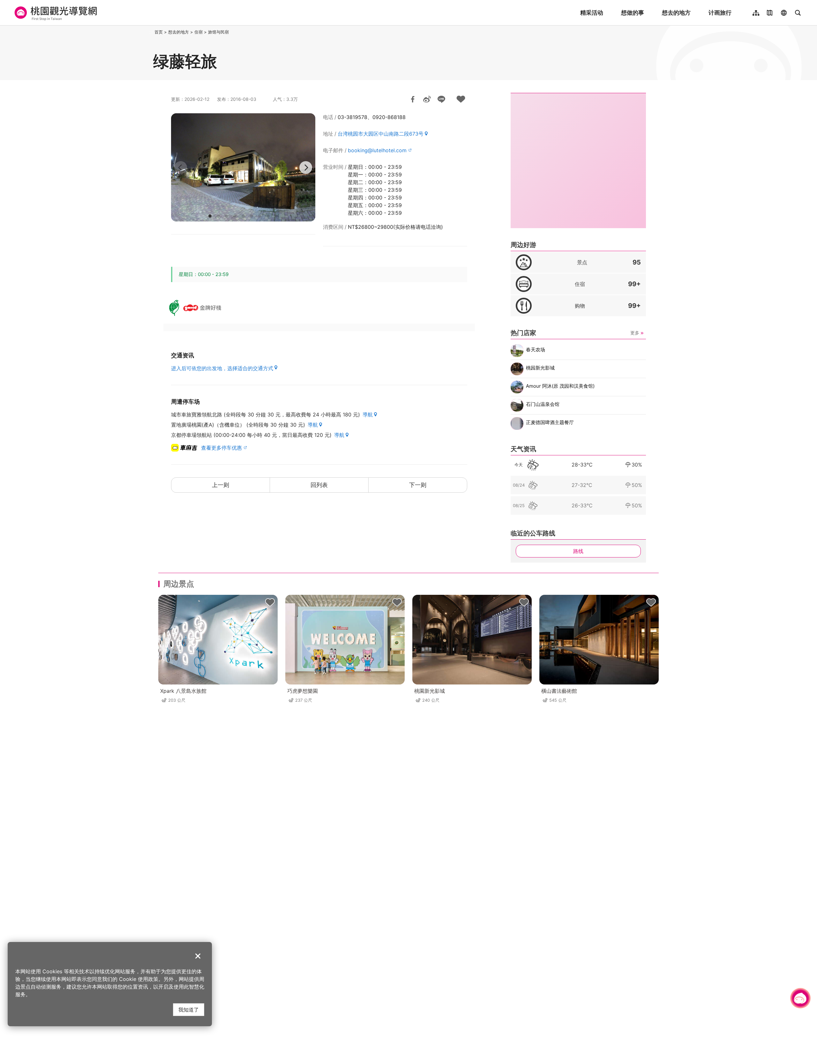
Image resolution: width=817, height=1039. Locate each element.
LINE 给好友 (441, 99)
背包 (270, 602)
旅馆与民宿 (218, 31)
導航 (368, 414)
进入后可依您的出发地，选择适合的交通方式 (222, 368)
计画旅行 (719, 12)
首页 (158, 31)
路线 (578, 551)
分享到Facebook (412, 99)
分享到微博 (427, 99)
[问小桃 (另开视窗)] (800, 998)
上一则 (220, 485)
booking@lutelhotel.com (377, 150)
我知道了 (188, 1009)
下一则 (417, 485)
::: (151, 31)
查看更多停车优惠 (221, 448)
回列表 (319, 485)
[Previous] (180, 167)
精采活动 (591, 12)
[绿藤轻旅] (243, 167)
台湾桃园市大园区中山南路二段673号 (380, 134)
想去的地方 (676, 12)
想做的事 (632, 12)
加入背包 (460, 99)
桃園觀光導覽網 (55, 13)
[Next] (305, 167)
